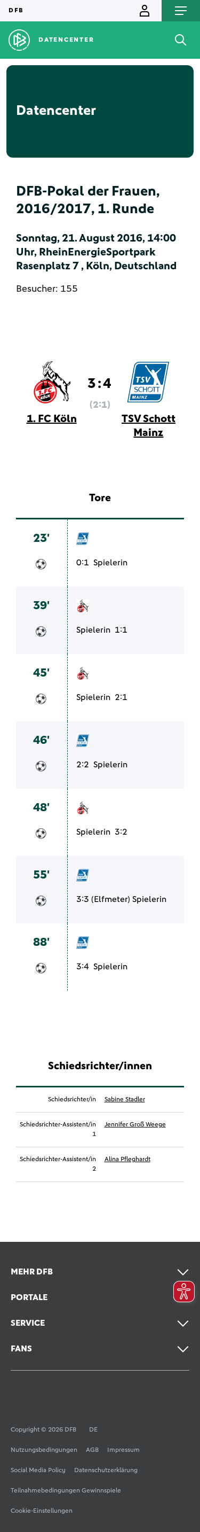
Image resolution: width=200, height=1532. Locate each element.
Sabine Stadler (125, 1099)
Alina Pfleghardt (127, 1159)
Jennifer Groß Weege (135, 1125)
